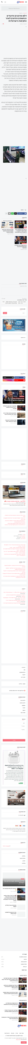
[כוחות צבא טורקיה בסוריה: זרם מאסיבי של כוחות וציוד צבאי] (21, 415)
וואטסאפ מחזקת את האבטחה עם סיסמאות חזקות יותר (14, 603)
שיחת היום (23, 539)
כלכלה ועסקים (14, 964)
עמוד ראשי (21, 1033)
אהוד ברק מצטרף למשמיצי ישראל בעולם (10, 913)
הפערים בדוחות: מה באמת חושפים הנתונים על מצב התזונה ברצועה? (7, 231)
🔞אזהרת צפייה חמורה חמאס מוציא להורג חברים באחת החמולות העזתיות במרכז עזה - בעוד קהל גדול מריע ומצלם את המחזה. (9, 898)
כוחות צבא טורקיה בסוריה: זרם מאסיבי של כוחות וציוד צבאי (9, 413)
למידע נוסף (18, 1039)
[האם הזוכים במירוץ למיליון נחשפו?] (21, 907)
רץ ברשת (14, 966)
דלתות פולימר (22, 703)
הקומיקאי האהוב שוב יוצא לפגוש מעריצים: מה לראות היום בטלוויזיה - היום (14, 554)
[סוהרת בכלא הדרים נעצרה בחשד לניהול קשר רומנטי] (21, 422)
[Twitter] (15, 213)
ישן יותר (3, 298)
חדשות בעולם (14, 962)
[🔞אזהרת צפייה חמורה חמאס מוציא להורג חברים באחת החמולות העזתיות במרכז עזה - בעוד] (21, 897)
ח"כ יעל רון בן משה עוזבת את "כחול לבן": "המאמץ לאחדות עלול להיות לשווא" (15, 568)
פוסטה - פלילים (22, 684)
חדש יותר (24, 298)
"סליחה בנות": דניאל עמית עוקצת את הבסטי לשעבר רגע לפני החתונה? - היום (14, 549)
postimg (23, 863)
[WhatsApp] (12, 213)
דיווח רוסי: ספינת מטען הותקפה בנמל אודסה (16, 523)
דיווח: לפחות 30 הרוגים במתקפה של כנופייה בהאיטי (15, 525)
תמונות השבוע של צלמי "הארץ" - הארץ (17, 547)
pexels (24, 861)
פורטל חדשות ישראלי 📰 (10, 1035)
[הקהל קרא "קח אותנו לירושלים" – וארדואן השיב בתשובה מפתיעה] (21, 408)
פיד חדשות (23, 337)
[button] (26, 2)
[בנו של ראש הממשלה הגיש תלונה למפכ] (23, 987)
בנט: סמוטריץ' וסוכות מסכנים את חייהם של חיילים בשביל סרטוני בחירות (14, 574)
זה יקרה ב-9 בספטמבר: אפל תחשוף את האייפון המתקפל (15, 595)
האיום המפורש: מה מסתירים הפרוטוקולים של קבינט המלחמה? (21, 246)
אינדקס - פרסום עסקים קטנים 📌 (14, 501)
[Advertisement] (14, 41)
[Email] (9, 213)
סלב (24, 670)
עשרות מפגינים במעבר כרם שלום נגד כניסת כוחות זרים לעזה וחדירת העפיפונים (14, 576)
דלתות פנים (23, 700)
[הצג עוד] (6, 213)
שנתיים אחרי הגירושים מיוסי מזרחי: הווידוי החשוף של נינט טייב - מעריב (14, 545)
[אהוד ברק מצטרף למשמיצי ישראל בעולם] (21, 914)
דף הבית (25, 13)
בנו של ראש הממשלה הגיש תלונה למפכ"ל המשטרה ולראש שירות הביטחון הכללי (21, 231)
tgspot (24, 710)
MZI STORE (23, 712)
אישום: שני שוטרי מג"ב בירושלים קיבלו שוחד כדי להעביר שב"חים (14, 571)
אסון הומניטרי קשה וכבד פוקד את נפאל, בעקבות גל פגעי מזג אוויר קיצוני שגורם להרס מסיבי (10, 979)
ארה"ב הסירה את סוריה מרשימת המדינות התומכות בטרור (15, 516)
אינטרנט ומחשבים (14, 957)
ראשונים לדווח (22, 536)
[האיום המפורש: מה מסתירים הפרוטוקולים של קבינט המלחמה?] (23, 1005)
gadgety (23, 705)
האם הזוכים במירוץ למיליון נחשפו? (10, 906)
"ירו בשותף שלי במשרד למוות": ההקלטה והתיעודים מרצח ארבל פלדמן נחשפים (15, 521)
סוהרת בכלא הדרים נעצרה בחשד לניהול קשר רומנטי (10, 420)
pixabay (23, 856)
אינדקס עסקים (22, 672)
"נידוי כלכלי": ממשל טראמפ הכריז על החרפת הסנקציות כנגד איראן (14, 518)
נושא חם (23, 537)
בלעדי (24, 534)
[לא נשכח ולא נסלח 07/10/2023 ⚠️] (21, 890)
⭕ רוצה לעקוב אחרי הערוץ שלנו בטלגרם (17, 690)
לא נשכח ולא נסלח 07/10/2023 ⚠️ (9, 889)
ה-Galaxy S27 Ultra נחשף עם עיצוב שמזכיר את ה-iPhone (15, 601)
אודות (17, 1033)
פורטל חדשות (22, 858)
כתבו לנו (12, 1033)
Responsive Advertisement (14, 8)
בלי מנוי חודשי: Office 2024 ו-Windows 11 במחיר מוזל (14, 592)
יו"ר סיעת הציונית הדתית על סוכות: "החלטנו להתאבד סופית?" (14, 566)
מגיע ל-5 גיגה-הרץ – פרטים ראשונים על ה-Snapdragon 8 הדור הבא (14, 598)
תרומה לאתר (7, 1033)
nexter (24, 708)
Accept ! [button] (23, 1042)
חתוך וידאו (23, 677)
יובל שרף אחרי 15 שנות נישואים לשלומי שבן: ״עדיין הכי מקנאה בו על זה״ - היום (14, 552)
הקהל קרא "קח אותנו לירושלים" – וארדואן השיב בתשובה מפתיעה (9, 407)
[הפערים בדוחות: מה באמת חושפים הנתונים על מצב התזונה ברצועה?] (23, 994)
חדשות (20, 13)
